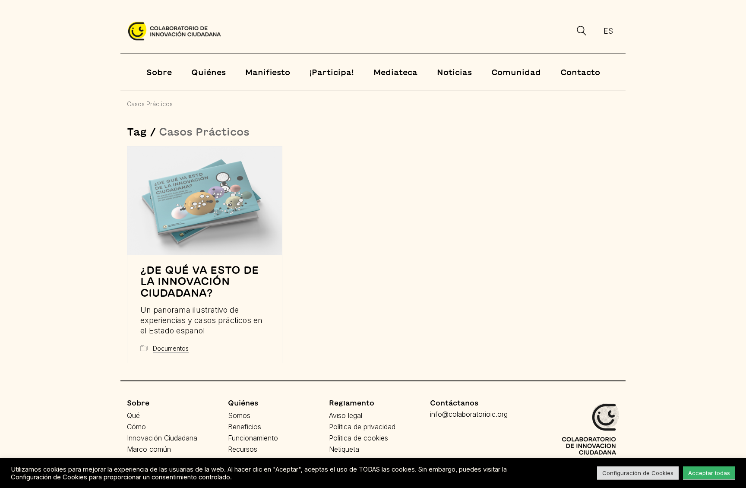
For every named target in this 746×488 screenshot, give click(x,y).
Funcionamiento (253, 438)
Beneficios (244, 426)
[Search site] (581, 32)
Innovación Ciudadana (162, 438)
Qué (133, 415)
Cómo (136, 426)
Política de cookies (358, 438)
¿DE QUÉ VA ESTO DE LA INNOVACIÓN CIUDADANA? (199, 281)
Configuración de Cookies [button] (637, 472)
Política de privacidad (362, 426)
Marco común (149, 449)
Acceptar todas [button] (709, 472)
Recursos (242, 449)
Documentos (171, 348)
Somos (239, 415)
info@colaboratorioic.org (469, 414)
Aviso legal (345, 415)
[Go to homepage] (174, 31)
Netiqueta (344, 449)
